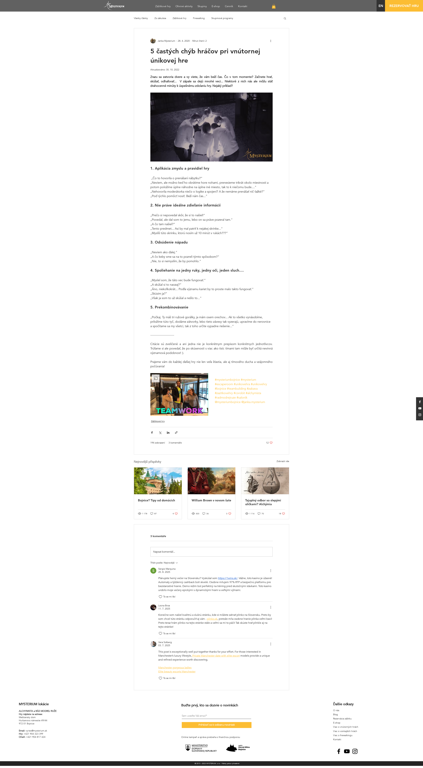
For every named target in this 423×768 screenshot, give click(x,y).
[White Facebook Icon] (420, 402)
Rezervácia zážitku (342, 718)
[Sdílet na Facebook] (152, 432)
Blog (335, 714)
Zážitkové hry (179, 18)
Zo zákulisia (160, 18)
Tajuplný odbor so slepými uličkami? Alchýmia (263, 502)
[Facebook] (338, 751)
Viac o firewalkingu (342, 735)
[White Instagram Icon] (420, 415)
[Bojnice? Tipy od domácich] (158, 480)
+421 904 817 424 (35, 737)
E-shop (336, 722)
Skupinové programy (222, 18)
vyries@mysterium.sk (36, 730)
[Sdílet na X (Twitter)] (160, 432)
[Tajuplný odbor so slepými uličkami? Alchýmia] (265, 480)
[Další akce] (271, 41)
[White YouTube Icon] (420, 408)
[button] (274, 6)
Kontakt (337, 739)
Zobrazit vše (283, 461)
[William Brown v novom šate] (211, 480)
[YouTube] (346, 751)
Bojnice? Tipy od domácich (156, 500)
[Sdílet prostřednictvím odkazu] (176, 432)
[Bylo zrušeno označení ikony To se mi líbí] (160, 597)
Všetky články (141, 18)
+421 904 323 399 (33, 733)
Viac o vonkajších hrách (345, 731)
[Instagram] (354, 751)
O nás (336, 710)
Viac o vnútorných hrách (345, 726)
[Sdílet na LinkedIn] (168, 432)
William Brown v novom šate (211, 500)
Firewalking (199, 18)
